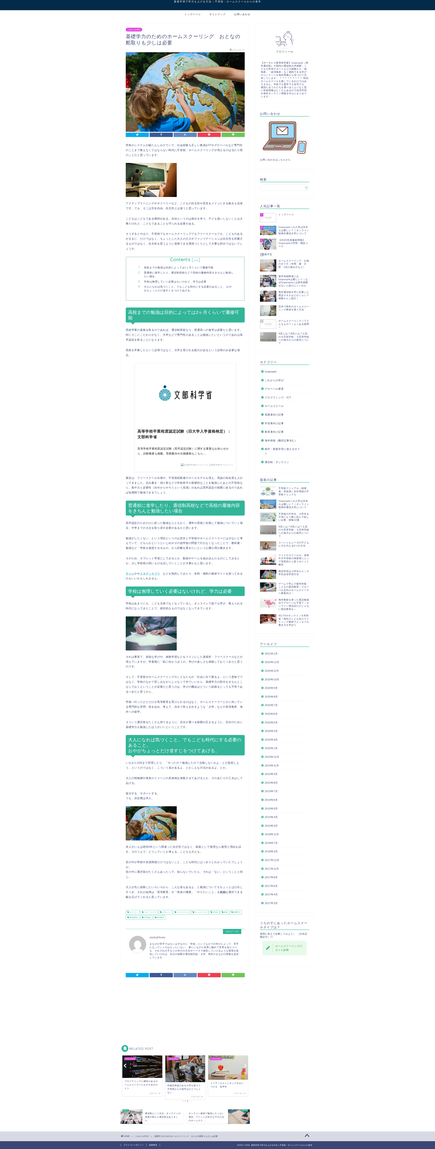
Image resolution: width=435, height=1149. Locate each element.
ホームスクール (200, 912)
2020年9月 (271, 688)
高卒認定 (147, 917)
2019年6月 (271, 799)
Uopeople (271, 371)
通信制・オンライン (277, 462)
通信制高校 (133, 917)
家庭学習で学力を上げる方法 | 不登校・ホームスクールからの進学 (219, 1)
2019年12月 (272, 756)
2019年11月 (272, 765)
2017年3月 (271, 903)
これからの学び (134, 30)
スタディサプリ (150, 573)
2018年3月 (271, 851)
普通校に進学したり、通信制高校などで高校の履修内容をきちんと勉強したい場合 (189, 274)
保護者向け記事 (274, 414)
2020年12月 (272, 662)
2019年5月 (271, 808)
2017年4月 (271, 894)
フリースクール (182, 912)
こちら (281, 160)
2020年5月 (271, 722)
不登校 (215, 912)
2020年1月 (271, 748)
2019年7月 (271, 791)
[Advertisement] (185, 1012)
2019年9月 (271, 774)
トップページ (193, 14)
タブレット (166, 912)
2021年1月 (271, 653)
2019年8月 (271, 782)
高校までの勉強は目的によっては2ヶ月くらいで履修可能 (178, 267)
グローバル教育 (274, 388)
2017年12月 (272, 860)
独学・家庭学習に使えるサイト (282, 451)
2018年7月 (271, 842)
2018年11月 (272, 834)
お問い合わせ (242, 14)
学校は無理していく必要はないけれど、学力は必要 (175, 281)
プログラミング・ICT (278, 397)
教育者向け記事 (274, 431)
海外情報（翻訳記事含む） (281, 440)
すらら (130, 573)
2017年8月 (271, 877)
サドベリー (133, 912)
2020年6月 (271, 713)
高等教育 (160, 917)
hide (196, 260)
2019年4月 (271, 817)
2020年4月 (271, 731)
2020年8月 (271, 696)
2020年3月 (271, 739)
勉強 (225, 912)
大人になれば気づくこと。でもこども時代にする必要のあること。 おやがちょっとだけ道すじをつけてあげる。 (188, 288)
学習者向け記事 (274, 423)
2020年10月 (272, 679)
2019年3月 (271, 825)
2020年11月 (272, 670)
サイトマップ (217, 14)
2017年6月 (271, 886)
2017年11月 (272, 868)
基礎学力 (236, 912)
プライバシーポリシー (133, 1145)
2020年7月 (271, 705)
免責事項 (153, 1145)
